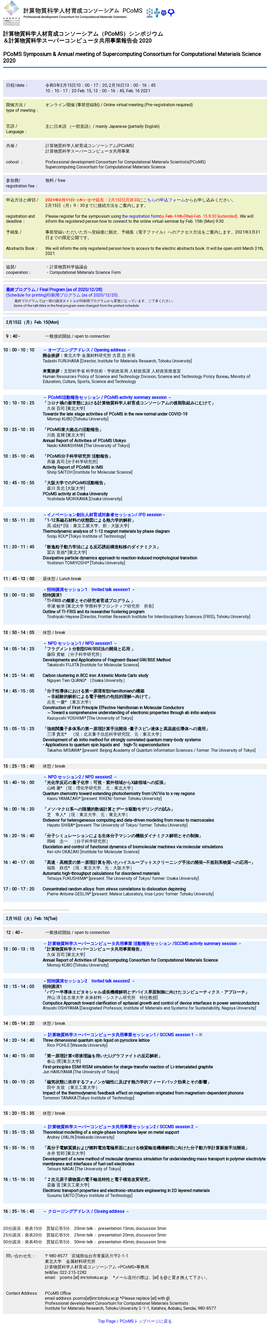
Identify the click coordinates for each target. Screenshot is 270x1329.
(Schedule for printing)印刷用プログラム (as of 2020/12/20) (62, 295)
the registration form (141, 216)
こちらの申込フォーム (164, 199)
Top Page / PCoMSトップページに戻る (135, 1321)
